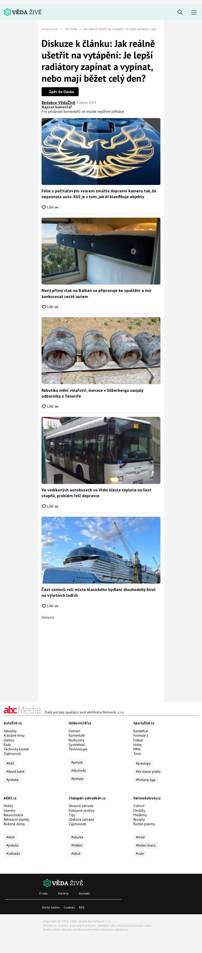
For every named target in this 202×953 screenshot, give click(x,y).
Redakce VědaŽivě (58, 102)
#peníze (77, 762)
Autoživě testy (14, 735)
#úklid (75, 853)
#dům (10, 837)
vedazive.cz (50, 29)
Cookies (69, 907)
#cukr (140, 853)
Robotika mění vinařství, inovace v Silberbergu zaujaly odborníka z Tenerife (92, 393)
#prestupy (143, 763)
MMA (137, 749)
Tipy (72, 815)
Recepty (139, 819)
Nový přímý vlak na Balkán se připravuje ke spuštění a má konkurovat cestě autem (96, 293)
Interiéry (10, 810)
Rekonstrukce (13, 815)
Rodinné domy (14, 824)
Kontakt (84, 893)
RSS (81, 907)
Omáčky (139, 810)
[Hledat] (180, 12)
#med (140, 837)
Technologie (78, 749)
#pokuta (12, 780)
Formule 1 (140, 735)
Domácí (74, 731)
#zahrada (13, 853)
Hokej (137, 744)
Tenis (137, 753)
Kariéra (63, 893)
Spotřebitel (77, 744)
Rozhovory (76, 740)
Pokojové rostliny (81, 810)
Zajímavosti (12, 753)
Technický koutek (16, 749)
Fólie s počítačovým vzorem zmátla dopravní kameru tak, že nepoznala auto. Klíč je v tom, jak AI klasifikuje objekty (99, 193)
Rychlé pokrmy (144, 824)
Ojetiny (9, 740)
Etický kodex (51, 907)
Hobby (8, 806)
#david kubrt (15, 771)
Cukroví (138, 806)
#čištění (76, 845)
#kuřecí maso (146, 845)
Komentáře (77, 735)
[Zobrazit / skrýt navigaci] (194, 12)
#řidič (10, 763)
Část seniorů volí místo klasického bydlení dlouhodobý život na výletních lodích (99, 592)
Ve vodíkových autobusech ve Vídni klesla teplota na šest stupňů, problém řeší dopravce (96, 492)
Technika (71, 29)
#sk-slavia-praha (148, 771)
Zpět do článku (61, 91)
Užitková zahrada (81, 819)
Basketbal (140, 731)
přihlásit (118, 111)
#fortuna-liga (145, 780)
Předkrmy (140, 815)
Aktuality (10, 731)
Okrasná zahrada (81, 806)
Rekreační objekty (16, 819)
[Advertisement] (101, 656)
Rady (7, 744)
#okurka (77, 837)
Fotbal (138, 740)
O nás (43, 893)
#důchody (78, 770)
